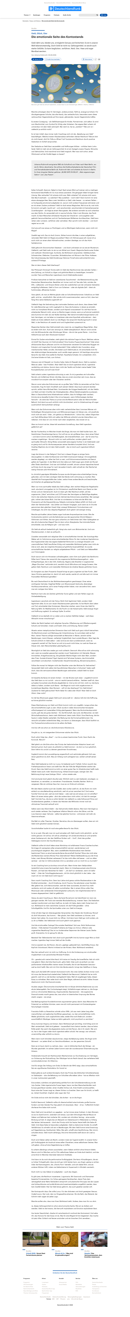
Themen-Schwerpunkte (30, 1293)
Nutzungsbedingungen (75, 1297)
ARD (53, 1299)
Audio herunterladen (53, 59)
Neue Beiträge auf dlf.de (30, 1291)
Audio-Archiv (67, 15)
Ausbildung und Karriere (99, 1286)
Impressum (86, 1297)
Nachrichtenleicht (28, 1288)
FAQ (77, 1282)
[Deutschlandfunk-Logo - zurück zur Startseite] (65, 8)
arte (68, 1299)
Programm (47, 15)
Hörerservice (63, 1282)
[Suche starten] (97, 15)
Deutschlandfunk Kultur (63, 3)
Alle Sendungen (28, 1284)
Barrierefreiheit (96, 1293)
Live (105, 15)
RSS (77, 1291)
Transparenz (95, 1288)
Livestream (45, 1282)
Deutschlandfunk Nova (79, 3)
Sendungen (36, 15)
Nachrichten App (47, 1291)
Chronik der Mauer (77, 1299)
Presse (94, 1284)
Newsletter (79, 1284)
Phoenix (62, 1299)
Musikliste (78, 1288)
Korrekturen (95, 1291)
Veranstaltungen (80, 1286)
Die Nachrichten (28, 1286)
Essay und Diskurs (35, 21)
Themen (26, 15)
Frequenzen (45, 1293)
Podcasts (56, 15)
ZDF (57, 1299)
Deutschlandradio (49, 3)
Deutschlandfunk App (48, 1288)
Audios (44, 1284)
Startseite (25, 21)
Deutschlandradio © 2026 (65, 1305)
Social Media (63, 1284)
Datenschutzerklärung (59, 1297)
